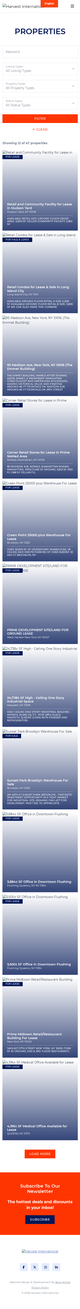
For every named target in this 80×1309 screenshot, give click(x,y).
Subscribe (40, 1219)
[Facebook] (24, 1267)
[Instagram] (45, 1267)
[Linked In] (56, 1267)
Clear (41, 129)
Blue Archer (63, 1282)
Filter (40, 119)
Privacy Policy (40, 1287)
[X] (34, 1267)
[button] (40, 69)
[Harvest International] (16, 6)
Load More (39, 1154)
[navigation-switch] (72, 6)
